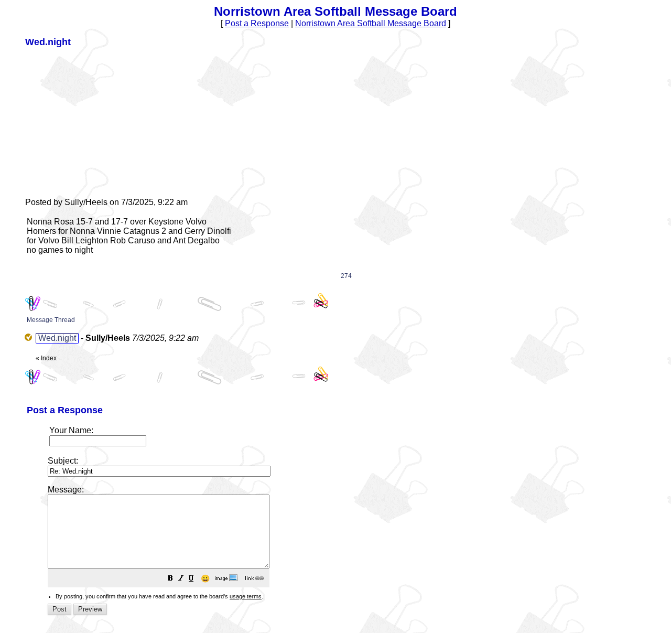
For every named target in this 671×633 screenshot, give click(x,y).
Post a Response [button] (257, 23)
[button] (170, 579)
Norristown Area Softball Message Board (370, 23)
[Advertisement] (103, 121)
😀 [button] (205, 578)
